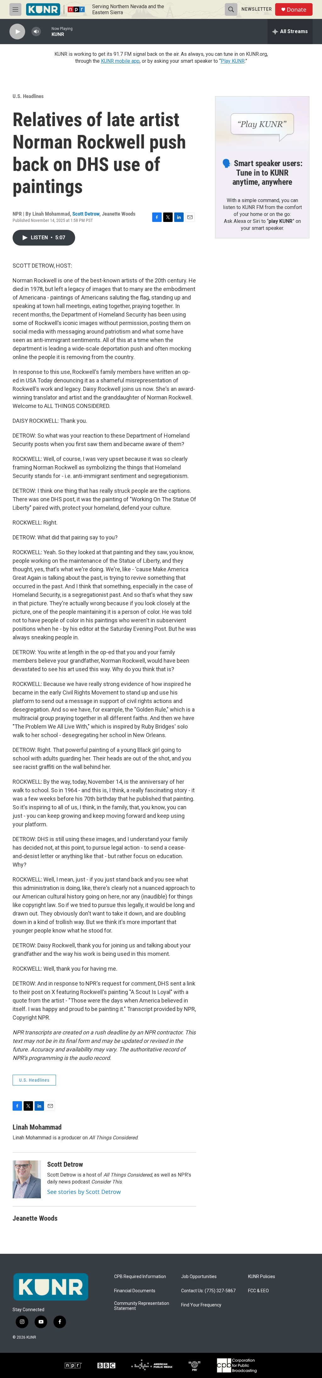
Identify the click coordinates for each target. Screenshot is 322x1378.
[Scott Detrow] (27, 1179)
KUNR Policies (261, 1276)
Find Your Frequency (201, 1305)
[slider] (46, 31)
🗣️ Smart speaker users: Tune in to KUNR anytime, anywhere (262, 173)
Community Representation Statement (141, 1306)
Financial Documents (134, 1290)
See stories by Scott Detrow (84, 1191)
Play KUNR (233, 61)
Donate (296, 9)
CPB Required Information (140, 1276)
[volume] (36, 32)
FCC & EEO (258, 1290)
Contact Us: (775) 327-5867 (208, 1290)
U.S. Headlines (28, 96)
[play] (17, 31)
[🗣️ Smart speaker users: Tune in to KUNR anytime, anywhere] (262, 122)
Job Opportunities (199, 1276)
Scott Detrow (85, 214)
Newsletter (257, 9)
